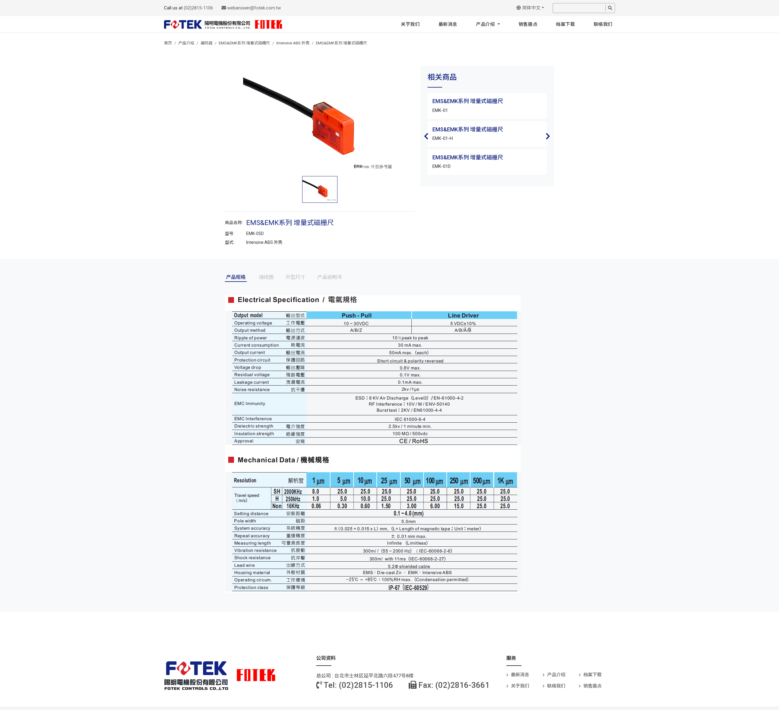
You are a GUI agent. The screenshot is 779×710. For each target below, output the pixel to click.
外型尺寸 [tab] (295, 277)
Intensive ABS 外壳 (292, 43)
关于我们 (410, 24)
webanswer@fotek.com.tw (253, 8)
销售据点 (528, 24)
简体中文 (530, 8)
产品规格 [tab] (236, 277)
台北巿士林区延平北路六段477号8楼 (374, 676)
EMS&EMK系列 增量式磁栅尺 (244, 43)
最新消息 (447, 24)
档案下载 (565, 24)
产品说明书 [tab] (329, 277)
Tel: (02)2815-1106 (357, 685)
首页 (168, 43)
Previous (426, 136)
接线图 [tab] (266, 277)
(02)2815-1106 (198, 8)
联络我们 (603, 24)
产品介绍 (486, 24)
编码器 (206, 43)
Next (548, 136)
